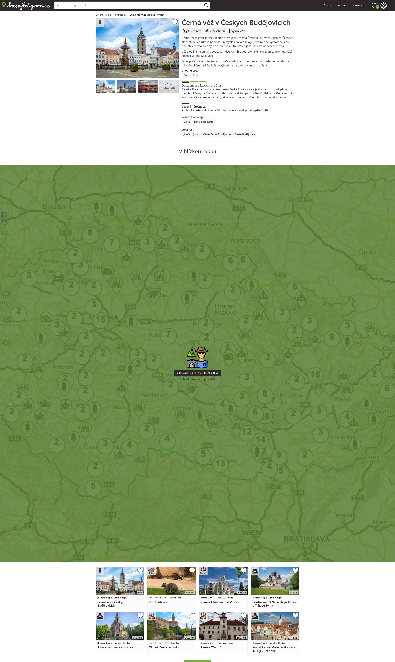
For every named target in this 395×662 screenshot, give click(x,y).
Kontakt (359, 5)
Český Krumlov (172, 642)
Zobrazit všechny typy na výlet (197, 379)
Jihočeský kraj (191, 134)
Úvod (327, 5)
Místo (186, 122)
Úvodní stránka (103, 14)
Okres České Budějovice (217, 134)
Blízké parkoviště (203, 122)
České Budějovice (245, 134)
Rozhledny (120, 14)
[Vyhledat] (206, 5)
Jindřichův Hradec (122, 642)
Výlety (342, 5)
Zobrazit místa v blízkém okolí (197, 373)
